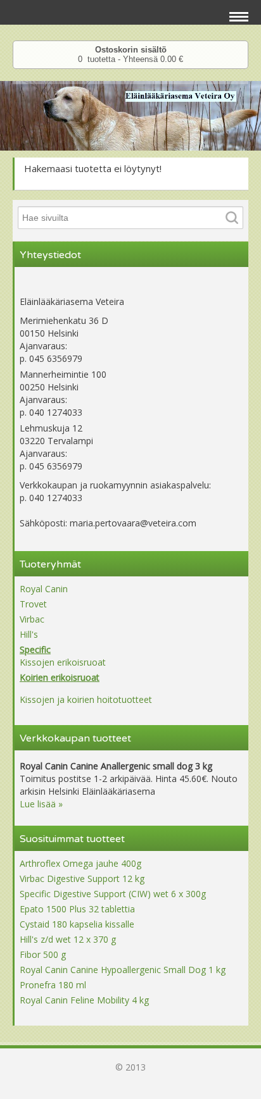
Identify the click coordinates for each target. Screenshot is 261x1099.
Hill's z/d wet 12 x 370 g (68, 939)
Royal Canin (44, 589)
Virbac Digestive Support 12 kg (82, 878)
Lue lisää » (41, 804)
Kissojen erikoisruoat (63, 662)
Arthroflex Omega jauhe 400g (80, 863)
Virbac (32, 619)
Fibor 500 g (43, 954)
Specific (35, 649)
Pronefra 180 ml (53, 985)
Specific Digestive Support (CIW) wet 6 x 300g (113, 894)
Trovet (33, 604)
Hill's (29, 634)
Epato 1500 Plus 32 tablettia (77, 909)
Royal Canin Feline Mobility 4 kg (84, 1000)
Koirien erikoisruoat (59, 677)
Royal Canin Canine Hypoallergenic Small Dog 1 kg (123, 970)
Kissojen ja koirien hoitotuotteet (86, 699)
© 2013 (130, 1067)
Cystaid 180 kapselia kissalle (77, 924)
